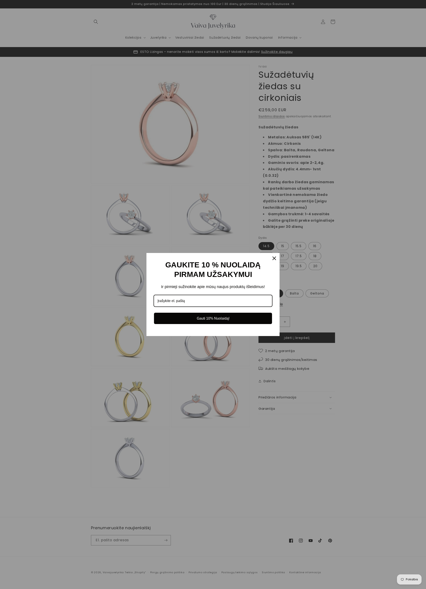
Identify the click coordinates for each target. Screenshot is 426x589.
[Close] (274, 258)
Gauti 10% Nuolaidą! (213, 318)
